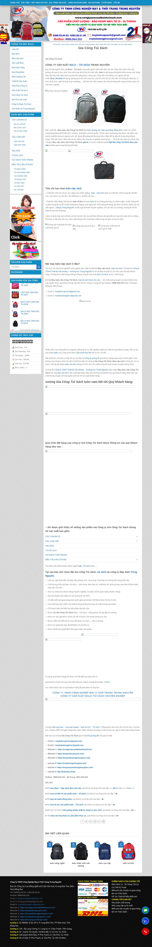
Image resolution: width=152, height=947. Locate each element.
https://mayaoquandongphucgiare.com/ (75, 767)
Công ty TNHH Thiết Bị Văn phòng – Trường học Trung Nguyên (81, 370)
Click (107, 682)
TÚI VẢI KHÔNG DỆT (22, 172)
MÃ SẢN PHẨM (94, 3)
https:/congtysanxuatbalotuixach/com (75, 749)
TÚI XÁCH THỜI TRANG (22, 160)
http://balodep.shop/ (66, 772)
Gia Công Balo (18, 72)
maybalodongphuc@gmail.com (68, 296)
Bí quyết (56, 44)
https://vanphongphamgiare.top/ (71, 763)
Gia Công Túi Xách (20, 95)
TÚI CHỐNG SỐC (20, 176)
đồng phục (118, 130)
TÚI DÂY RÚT (19, 186)
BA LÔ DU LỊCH (20, 128)
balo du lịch (85, 727)
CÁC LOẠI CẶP (18, 137)
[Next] (139, 855)
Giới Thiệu (25, 3)
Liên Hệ (117, 3)
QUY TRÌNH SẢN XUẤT (57, 3)
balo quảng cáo (93, 130)
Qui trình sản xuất (19, 100)
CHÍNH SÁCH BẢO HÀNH (77, 3)
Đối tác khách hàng (87, 44)
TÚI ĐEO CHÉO (20, 169)
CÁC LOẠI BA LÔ (19, 120)
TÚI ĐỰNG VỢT (20, 179)
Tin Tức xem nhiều (125, 44)
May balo (15, 54)
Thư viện (114, 44)
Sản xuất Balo (18, 63)
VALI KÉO (16, 151)
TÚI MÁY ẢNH (19, 183)
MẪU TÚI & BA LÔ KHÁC (22, 165)
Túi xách (86, 566)
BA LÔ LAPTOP (20, 124)
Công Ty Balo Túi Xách (21, 104)
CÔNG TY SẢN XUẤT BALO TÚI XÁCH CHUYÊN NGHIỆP (93, 696)
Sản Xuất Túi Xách (20, 90)
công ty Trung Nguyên (65, 208)
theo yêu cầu (94, 280)
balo (93, 193)
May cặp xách (17, 58)
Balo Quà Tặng (18, 68)
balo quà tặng (107, 130)
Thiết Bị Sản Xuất (19, 81)
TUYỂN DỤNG (106, 3)
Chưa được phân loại (69, 44)
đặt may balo (57, 727)
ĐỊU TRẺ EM (19, 190)
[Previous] (46, 855)
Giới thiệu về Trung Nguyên (23, 109)
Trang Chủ (14, 3)
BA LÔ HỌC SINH (20, 131)
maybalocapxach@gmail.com (67, 291)
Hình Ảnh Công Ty (19, 86)
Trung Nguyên (93, 736)
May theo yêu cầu (40, 3)
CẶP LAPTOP (19, 141)
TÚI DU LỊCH (17, 155)
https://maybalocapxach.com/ (71, 754)
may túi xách (83, 280)
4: (56, 763)
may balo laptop (72, 727)
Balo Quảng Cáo (19, 77)
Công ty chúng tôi (92, 358)
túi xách (59, 78)
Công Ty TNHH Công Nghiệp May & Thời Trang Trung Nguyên (92, 692)
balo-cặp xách (74, 188)
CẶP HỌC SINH (20, 145)
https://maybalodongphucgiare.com (73, 758)
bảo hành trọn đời (83, 353)
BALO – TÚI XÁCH (79, 65)
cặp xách (100, 193)
